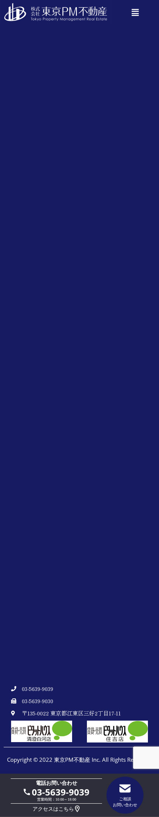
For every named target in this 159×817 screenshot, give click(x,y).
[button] (135, 13)
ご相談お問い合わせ (125, 801)
